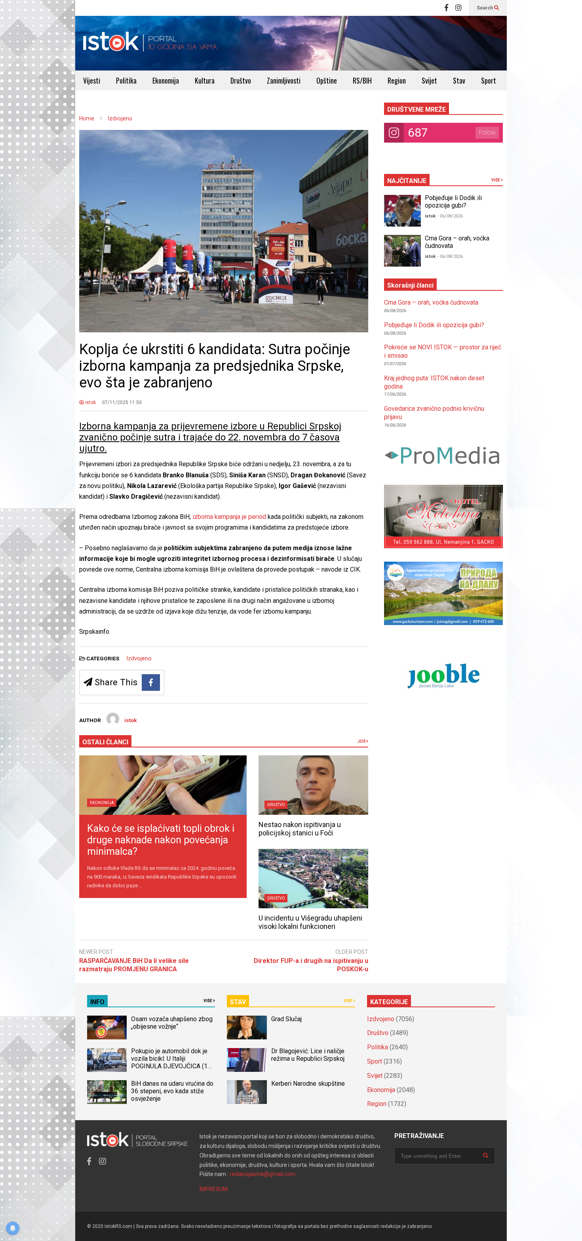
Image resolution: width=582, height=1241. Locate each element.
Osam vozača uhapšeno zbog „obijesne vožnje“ (172, 1022)
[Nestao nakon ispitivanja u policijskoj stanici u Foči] (313, 785)
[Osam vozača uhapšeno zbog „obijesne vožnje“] (107, 1027)
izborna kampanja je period (229, 516)
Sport (488, 80)
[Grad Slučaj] (246, 1027)
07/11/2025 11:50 (122, 402)
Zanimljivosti (284, 80)
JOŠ (362, 741)
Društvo (240, 80)
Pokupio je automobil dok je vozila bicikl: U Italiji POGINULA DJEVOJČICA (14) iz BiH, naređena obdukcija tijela (172, 1066)
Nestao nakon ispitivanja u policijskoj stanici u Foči (300, 828)
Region (397, 80)
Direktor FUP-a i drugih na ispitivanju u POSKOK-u (311, 965)
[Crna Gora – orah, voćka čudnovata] (402, 251)
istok (90, 402)
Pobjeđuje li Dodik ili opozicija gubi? (453, 201)
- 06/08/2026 (450, 216)
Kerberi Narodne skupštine (308, 1083)
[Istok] (150, 43)
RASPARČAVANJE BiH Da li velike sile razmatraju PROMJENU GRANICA (134, 965)
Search (485, 8)
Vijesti (91, 80)
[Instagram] (458, 8)
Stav (459, 80)
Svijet (429, 80)
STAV (238, 1002)
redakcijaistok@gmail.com (262, 1174)
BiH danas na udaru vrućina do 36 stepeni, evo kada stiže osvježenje (172, 1091)
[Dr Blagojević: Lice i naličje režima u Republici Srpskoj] (246, 1060)
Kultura (205, 80)
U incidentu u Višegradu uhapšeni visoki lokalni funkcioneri (310, 922)
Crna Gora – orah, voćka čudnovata (431, 302)
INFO (97, 1002)
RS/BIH (362, 80)
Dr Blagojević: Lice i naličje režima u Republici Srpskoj (308, 1054)
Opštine (326, 80)
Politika (126, 80)
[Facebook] (446, 8)
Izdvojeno (139, 658)
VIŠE (496, 180)
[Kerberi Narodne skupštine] (246, 1092)
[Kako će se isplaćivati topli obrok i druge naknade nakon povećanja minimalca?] (163, 785)
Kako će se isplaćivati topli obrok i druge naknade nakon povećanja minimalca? (160, 840)
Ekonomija (165, 80)
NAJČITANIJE (406, 181)
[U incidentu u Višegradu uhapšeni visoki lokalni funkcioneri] (313, 878)
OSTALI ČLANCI (105, 742)
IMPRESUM (214, 1189)
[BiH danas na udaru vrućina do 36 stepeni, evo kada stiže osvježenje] (107, 1092)
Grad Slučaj (286, 1019)
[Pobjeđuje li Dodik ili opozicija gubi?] (402, 211)
